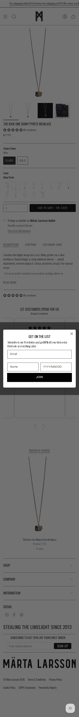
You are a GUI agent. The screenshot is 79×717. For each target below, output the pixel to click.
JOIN (39, 377)
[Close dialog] (72, 334)
